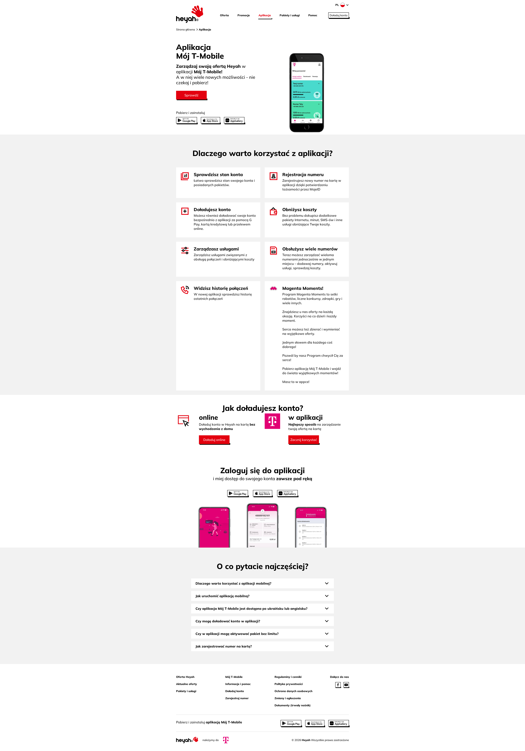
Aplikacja (265, 15)
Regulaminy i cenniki (288, 677)
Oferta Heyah (185, 677)
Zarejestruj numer (237, 698)
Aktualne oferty (186, 684)
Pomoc (312, 15)
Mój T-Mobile (234, 677)
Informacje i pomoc (238, 684)
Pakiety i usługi (290, 15)
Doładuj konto (234, 691)
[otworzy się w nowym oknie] (338, 685)
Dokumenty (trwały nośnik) (293, 705)
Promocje (243, 15)
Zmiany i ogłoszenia (288, 698)
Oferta (224, 15)
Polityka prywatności (289, 684)
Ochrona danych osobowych (293, 691)
